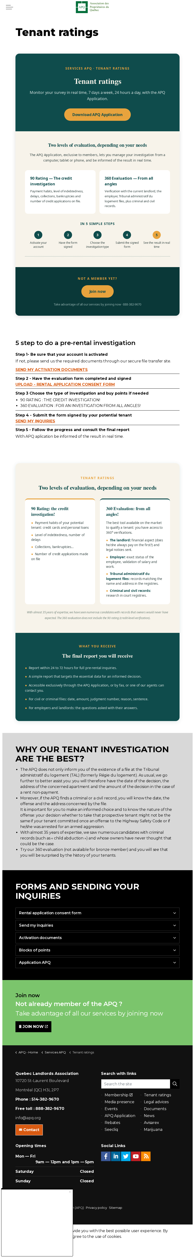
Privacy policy (96, 1207)
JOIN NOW (33, 1026)
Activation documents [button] (40, 937)
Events (111, 1109)
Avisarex (151, 1122)
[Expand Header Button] (9, 7)
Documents (155, 1109)
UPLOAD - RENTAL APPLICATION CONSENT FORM (65, 384)
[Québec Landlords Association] (97, 7)
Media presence (119, 1102)
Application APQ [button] (35, 962)
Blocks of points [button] (34, 950)
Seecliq (111, 1129)
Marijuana (153, 1129)
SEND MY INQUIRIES (35, 421)
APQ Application (120, 1115)
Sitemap (115, 1207)
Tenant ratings (157, 1095)
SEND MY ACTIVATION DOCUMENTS (51, 369)
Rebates (112, 1122)
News (149, 1115)
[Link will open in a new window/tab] (106, 1156)
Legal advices (156, 1102)
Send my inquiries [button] (36, 925)
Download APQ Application (97, 114)
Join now (97, 291)
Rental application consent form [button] (50, 913)
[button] (175, 1084)
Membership (116, 1095)
